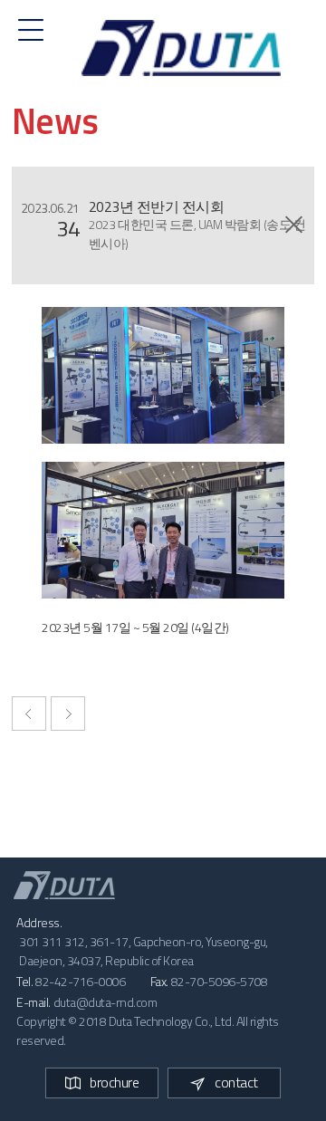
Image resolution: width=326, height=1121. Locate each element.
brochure (114, 1082)
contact (236, 1082)
